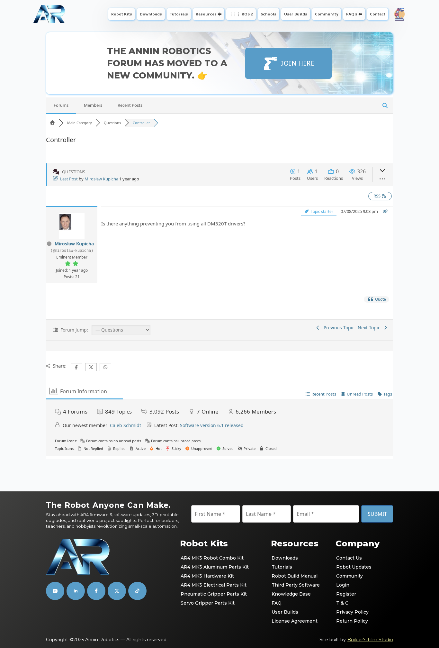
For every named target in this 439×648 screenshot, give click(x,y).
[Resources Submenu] (220, 14)
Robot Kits (121, 14)
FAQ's (351, 14)
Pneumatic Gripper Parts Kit (214, 594)
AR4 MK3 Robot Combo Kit (212, 558)
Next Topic (370, 327)
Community (326, 14)
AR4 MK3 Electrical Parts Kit (213, 585)
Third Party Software (296, 585)
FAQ (277, 603)
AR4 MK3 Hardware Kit (207, 576)
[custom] (117, 591)
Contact (377, 14)
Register (346, 594)
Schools (268, 14)
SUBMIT (377, 513)
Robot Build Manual (295, 576)
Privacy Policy (352, 612)
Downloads (151, 14)
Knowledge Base (291, 594)
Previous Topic (337, 327)
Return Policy (352, 621)
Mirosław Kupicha (101, 179)
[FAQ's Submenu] (361, 14)
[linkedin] (76, 591)
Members (93, 105)
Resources (206, 14)
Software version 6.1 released (212, 425)
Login (342, 585)
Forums (61, 105)
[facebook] (96, 591)
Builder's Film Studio (370, 640)
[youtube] (55, 591)
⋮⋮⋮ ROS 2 (241, 14)
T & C (342, 603)
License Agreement (295, 621)
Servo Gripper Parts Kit (208, 603)
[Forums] (52, 122)
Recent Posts (130, 105)
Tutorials (179, 14)
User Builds (295, 14)
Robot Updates (354, 567)
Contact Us (349, 558)
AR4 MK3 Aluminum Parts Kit (215, 567)
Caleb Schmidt (125, 425)
